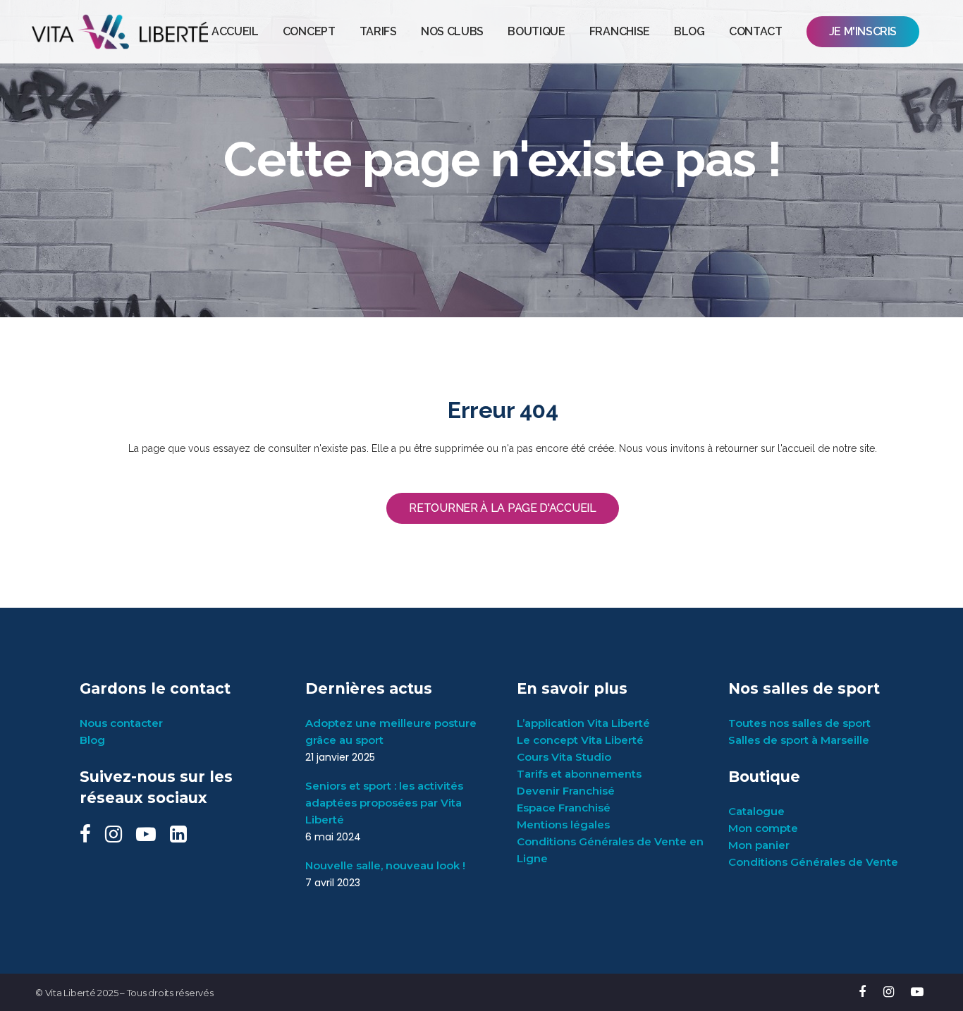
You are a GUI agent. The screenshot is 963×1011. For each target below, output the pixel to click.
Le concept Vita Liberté (580, 740)
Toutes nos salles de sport (799, 723)
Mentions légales (563, 824)
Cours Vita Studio (564, 757)
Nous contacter (121, 723)
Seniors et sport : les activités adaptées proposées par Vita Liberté (384, 802)
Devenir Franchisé (566, 790)
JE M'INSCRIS (863, 31)
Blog (92, 740)
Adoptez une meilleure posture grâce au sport (391, 731)
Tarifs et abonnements (579, 773)
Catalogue (756, 811)
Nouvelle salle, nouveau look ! (385, 865)
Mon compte (763, 828)
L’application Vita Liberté (583, 723)
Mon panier (759, 845)
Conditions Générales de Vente (813, 862)
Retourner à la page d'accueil (502, 508)
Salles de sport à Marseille (798, 740)
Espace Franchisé (564, 807)
